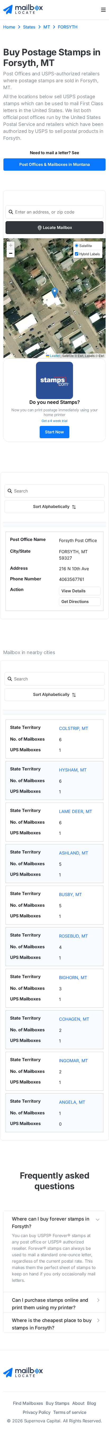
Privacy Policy (37, 1412)
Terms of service (69, 1412)
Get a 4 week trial (54, 421)
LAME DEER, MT (75, 811)
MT (46, 27)
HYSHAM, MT (73, 770)
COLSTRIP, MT (73, 728)
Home (9, 27)
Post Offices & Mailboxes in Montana (54, 164)
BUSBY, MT (70, 894)
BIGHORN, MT (73, 977)
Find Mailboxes (28, 1403)
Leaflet (54, 355)
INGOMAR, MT (73, 1060)
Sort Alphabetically (52, 506)
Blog (91, 1403)
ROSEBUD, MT (73, 936)
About (78, 1403)
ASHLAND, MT (73, 853)
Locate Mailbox (57, 227)
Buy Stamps (58, 1403)
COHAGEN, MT (74, 1019)
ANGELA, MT (72, 1102)
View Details (73, 590)
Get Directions (75, 601)
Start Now (54, 431)
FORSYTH (68, 27)
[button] (54, 292)
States (29, 27)
